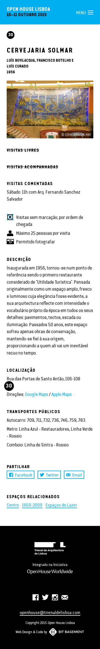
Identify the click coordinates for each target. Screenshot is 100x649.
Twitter (52, 475)
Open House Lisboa (28, 8)
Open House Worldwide (50, 571)
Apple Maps (61, 394)
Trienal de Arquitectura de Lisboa (50, 548)
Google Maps (36, 394)
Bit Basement (66, 632)
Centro (13, 505)
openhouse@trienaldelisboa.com (50, 612)
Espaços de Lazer (61, 505)
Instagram (55, 597)
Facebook (23, 475)
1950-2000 (32, 505)
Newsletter (64, 597)
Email (77, 475)
